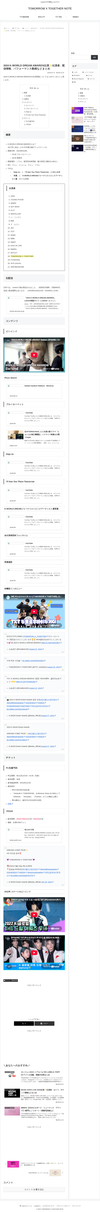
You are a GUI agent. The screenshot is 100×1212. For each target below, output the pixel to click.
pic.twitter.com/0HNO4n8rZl (33, 661)
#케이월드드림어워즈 (48, 700)
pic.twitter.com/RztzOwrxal (17, 709)
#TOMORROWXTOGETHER (18, 706)
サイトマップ (76, 1206)
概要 (25, 93)
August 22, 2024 (35, 649)
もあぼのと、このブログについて (44, 1206)
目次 (31, 88)
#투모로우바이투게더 (40, 706)
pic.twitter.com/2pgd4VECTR (22, 876)
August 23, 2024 (53, 667)
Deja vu (28, 112)
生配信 (26, 99)
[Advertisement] (34, 47)
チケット (27, 118)
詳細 (9, 804)
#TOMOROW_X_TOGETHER (35, 636)
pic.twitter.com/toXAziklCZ (17, 740)
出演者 (28, 96)
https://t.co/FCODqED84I (26, 682)
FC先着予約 (30, 121)
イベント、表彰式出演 (11, 980)
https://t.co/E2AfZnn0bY (50, 643)
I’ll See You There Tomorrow (36, 115)
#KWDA (41, 703)
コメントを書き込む (34, 1189)
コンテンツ (28, 102)
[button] (44, 1023)
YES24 (28, 124)
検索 (73, 53)
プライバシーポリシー (63, 1206)
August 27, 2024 (47, 716)
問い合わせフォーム (26, 1206)
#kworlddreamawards (15, 703)
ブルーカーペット (32, 108)
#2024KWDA (31, 703)
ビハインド (30, 105)
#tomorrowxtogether (35, 872)
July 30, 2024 (46, 882)
